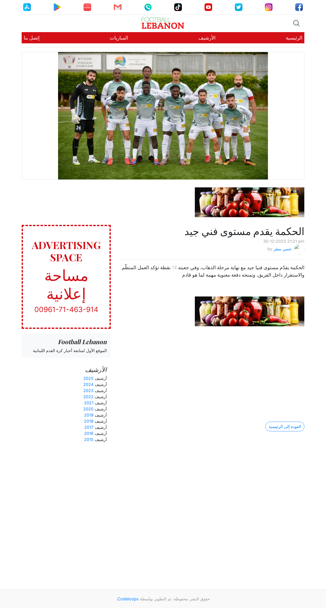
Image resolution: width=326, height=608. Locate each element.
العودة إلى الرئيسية (285, 426)
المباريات (119, 38)
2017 (88, 427)
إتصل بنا (31, 38)
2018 (88, 421)
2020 (88, 408)
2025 (88, 378)
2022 (88, 396)
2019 (88, 415)
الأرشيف (206, 38)
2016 (88, 433)
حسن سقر (283, 249)
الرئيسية (294, 38)
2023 (88, 390)
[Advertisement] (211, 369)
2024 (88, 384)
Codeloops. (127, 598)
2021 (88, 402)
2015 (88, 439)
